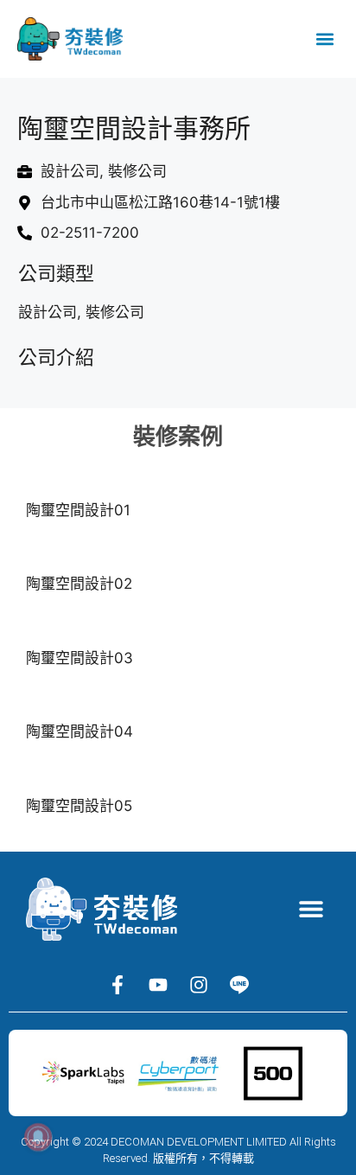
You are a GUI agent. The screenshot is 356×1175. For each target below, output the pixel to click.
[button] (324, 39)
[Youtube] (158, 984)
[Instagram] (198, 984)
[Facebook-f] (117, 984)
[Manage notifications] (38, 1137)
